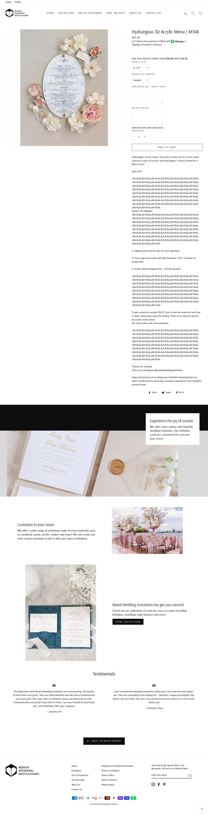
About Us (135, 13)
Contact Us (153, 13)
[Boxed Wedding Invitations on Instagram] (153, 784)
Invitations (66, 13)
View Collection (128, 622)
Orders (9, 2)
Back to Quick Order (106, 741)
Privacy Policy (108, 775)
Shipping (136, 45)
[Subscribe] (190, 775)
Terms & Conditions (111, 771)
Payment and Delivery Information (117, 766)
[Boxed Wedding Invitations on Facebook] (158, 784)
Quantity (138, 131)
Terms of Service (109, 780)
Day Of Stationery (90, 13)
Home (50, 13)
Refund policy (108, 785)
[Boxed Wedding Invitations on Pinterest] (164, 784)
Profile (18, 2)
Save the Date (115, 13)
